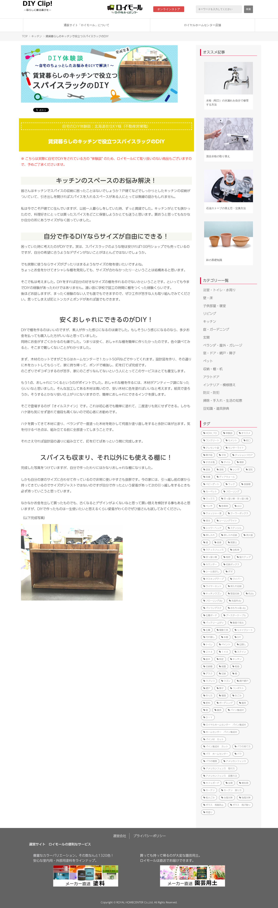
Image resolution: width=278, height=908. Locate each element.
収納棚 (209, 666)
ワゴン (227, 681)
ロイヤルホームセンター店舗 (202, 25)
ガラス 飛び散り (242, 805)
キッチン (36, 36)
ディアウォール (227, 477)
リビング (209, 313)
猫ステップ (245, 557)
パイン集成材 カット (217, 746)
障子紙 (209, 455)
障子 (221, 688)
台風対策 (228, 797)
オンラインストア (168, 9)
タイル (227, 462)
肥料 (208, 703)
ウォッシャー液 (213, 513)
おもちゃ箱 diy (238, 608)
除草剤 (224, 506)
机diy (251, 593)
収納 (223, 673)
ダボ (230, 571)
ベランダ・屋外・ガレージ (222, 345)
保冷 (208, 520)
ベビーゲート (212, 484)
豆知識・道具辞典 (216, 408)
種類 (223, 695)
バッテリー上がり (215, 622)
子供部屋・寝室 (214, 305)
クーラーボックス (239, 513)
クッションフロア (244, 455)
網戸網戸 (243, 681)
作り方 (209, 695)
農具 (219, 710)
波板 (221, 469)
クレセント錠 (212, 448)
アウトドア (211, 377)
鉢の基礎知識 (214, 259)
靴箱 (237, 666)
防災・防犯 (211, 392)
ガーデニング (226, 703)
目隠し (242, 644)
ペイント (225, 644)
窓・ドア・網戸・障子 (219, 353)
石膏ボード (211, 615)
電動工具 (223, 630)
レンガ (236, 469)
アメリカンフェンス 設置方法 (221, 776)
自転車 (236, 550)
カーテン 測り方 (233, 790)
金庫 (219, 542)
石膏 (208, 630)
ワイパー (237, 579)
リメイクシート (245, 630)
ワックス (210, 498)
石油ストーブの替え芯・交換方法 (226, 208)
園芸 (244, 703)
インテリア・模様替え (219, 384)
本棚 (226, 637)
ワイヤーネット (213, 586)
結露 (223, 666)
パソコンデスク (213, 608)
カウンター (211, 564)
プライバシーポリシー (149, 836)
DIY (239, 637)
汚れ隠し (210, 637)
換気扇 (245, 783)
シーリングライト (228, 520)
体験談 (229, 433)
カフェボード (212, 783)
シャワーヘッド (213, 528)
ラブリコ (210, 681)
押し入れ (210, 535)
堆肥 (228, 557)
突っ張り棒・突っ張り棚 (236, 498)
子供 (223, 455)
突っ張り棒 (211, 557)
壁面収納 (234, 593)
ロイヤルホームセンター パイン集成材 (226, 725)
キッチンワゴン (213, 593)
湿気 (250, 469)
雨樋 (208, 477)
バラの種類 (211, 761)
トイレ (209, 644)
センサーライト (236, 448)
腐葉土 (233, 542)
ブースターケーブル (236, 615)
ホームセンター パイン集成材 (221, 732)
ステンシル (236, 528)
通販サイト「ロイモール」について (86, 25)
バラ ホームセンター (217, 754)
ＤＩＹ (209, 717)
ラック (231, 484)
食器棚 (247, 484)
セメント (232, 440)
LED (239, 506)
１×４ (224, 652)
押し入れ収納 (230, 535)
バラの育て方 (244, 746)
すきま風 (210, 462)
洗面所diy (236, 600)
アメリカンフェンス (236, 761)
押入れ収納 (236, 586)
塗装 (208, 469)
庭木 (208, 659)
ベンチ (209, 506)
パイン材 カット (215, 739)
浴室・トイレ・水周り (219, 290)
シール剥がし (212, 571)
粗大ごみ (210, 797)
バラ (239, 754)
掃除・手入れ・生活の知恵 (222, 400)
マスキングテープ (215, 579)
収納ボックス (232, 564)
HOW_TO (211, 433)
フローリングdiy (214, 600)
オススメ (245, 433)
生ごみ (238, 695)
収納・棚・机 (213, 369)
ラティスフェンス (215, 550)
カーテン (210, 790)
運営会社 (119, 836)
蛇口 (248, 440)
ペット (208, 361)
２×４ (209, 652)
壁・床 (208, 298)
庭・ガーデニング (216, 329)
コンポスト (238, 688)
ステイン (241, 652)
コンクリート (212, 440)
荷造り (209, 812)
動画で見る (238, 622)
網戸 (208, 688)
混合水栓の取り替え (218, 156)
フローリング (232, 491)
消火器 (249, 535)
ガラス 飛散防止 (215, 805)
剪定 (221, 659)
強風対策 (246, 797)
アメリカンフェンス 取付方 (220, 768)
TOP (25, 36)
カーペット (211, 491)
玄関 (206, 337)
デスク (209, 673)
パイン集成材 (237, 710)
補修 (241, 462)
